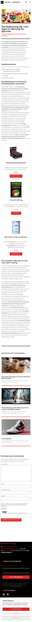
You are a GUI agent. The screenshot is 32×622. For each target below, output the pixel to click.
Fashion (9, 547)
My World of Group (8, 78)
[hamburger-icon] (25, 2)
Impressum (24, 604)
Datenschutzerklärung (16, 586)
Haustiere (7, 550)
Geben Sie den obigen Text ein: (18, 513)
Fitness (3, 548)
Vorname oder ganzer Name (10, 565)
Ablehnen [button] (16, 613)
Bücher (15, 547)
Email (3, 570)
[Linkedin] (7, 594)
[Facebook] (3, 594)
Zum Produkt (16, 176)
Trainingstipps (6, 438)
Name (3, 483)
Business (16, 548)
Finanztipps (9, 548)
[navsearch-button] (30, 2)
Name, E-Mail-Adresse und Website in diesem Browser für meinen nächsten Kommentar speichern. (14, 505)
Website (3, 496)
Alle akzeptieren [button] (16, 609)
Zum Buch (16, 213)
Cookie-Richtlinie (17, 604)
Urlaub (5, 547)
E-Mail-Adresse (6, 490)
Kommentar (5, 464)
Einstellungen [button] (16, 617)
